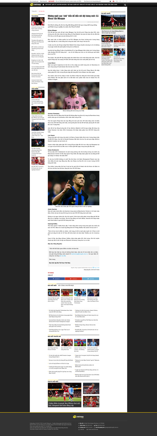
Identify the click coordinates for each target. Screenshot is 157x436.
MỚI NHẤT (48, 4)
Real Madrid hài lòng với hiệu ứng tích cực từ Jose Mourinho (86, 315)
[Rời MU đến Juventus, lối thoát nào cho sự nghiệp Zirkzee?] (37, 161)
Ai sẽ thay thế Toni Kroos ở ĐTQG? (53, 348)
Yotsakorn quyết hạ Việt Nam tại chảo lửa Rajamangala (86, 320)
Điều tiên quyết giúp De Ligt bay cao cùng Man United (60, 372)
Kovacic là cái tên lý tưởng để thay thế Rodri (61, 360)
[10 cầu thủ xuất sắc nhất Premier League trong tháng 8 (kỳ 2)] (93, 342)
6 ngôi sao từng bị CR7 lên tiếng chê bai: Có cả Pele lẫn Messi (86, 370)
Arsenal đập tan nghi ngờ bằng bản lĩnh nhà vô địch (53, 299)
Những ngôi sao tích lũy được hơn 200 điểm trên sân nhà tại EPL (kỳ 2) (87, 375)
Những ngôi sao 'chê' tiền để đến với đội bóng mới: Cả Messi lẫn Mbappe (73, 17)
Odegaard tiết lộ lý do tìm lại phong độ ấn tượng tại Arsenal (37, 35)
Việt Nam (70, 4)
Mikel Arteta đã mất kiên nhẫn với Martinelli (84, 365)
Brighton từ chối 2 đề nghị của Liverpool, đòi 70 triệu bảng (37, 61)
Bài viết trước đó (54, 336)
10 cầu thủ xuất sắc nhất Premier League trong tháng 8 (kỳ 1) (60, 356)
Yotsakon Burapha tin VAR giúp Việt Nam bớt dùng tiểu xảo (37, 41)
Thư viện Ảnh (100, 4)
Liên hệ (82, 429)
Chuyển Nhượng (62, 4)
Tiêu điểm (34, 89)
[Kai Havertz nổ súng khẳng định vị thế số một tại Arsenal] (113, 22)
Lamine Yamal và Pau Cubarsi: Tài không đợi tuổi (80, 349)
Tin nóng (34, 16)
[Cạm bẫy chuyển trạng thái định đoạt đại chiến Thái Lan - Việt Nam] (37, 126)
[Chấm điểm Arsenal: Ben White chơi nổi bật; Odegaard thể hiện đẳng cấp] (37, 110)
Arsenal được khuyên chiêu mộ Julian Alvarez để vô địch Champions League (59, 320)
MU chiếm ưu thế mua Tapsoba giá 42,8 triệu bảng (37, 48)
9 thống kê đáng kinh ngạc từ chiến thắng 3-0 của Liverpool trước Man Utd (60, 367)
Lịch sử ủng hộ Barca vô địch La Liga (59, 363)
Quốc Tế (54, 4)
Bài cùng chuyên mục (66, 285)
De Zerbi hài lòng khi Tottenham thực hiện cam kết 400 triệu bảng (60, 311)
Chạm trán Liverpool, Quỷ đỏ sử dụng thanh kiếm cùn (87, 356)
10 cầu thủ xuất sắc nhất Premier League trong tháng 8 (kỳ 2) (93, 349)
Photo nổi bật (53, 381)
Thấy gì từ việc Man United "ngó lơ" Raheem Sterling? (87, 360)
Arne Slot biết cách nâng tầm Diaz (66, 348)
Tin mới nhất (105, 13)
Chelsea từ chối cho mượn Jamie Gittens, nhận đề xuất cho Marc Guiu (86, 311)
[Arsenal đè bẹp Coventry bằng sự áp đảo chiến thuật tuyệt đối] (37, 94)
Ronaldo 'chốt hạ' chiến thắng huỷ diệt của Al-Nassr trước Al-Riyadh (37, 55)
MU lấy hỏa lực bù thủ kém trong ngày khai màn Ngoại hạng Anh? (60, 315)
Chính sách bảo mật (93, 429)
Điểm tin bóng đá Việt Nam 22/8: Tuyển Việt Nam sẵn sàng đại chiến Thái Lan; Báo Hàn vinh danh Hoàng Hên (67, 302)
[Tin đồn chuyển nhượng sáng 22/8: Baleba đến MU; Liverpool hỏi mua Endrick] (37, 143)
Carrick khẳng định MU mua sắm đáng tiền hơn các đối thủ (37, 68)
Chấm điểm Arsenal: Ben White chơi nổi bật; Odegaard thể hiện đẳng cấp (38, 118)
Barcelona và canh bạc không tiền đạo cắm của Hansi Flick (93, 299)
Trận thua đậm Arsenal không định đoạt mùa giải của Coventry (60, 325)
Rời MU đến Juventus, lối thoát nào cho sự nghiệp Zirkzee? (86, 330)
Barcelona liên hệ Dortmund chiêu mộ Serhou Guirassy (36, 75)
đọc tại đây (63, 256)
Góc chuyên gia (34, 1)
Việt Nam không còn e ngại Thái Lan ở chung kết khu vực (59, 330)
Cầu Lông (111, 4)
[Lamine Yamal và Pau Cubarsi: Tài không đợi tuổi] (80, 342)
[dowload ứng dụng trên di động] (113, 1)
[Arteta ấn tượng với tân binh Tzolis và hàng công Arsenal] (37, 21)
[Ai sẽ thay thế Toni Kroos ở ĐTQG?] (54, 342)
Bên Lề (93, 4)
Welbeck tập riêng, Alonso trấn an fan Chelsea (85, 325)
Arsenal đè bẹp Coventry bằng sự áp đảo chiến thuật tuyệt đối (37, 102)
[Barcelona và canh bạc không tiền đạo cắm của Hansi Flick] (93, 292)
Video (105, 4)
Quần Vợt (76, 4)
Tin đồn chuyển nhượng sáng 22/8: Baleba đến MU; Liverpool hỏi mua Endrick (36, 152)
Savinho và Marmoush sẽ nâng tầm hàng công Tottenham (79, 300)
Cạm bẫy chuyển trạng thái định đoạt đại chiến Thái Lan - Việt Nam (37, 134)
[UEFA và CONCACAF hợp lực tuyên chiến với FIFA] (119, 38)
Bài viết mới (52, 285)
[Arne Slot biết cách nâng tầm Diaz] (67, 342)
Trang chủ (34, 11)
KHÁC (115, 4)
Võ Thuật (88, 4)
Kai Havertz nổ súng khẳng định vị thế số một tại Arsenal (88, 1)
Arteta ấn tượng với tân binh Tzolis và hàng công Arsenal (37, 28)
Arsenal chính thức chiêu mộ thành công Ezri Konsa (37, 81)
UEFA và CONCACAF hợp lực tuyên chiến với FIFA (56, 1)
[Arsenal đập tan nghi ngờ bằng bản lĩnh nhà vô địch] (54, 292)
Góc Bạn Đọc (42, 11)
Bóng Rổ (82, 4)
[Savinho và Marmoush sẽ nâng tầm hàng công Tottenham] (80, 292)
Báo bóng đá (43, 1)
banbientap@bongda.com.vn (79, 254)
